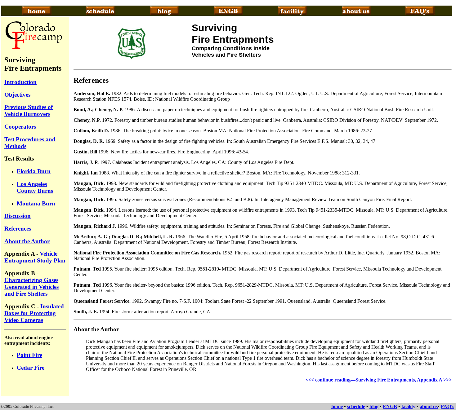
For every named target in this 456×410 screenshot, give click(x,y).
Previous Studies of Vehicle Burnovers (28, 110)
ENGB (390, 406)
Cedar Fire (30, 367)
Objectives (17, 94)
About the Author (27, 241)
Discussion (17, 216)
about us (429, 406)
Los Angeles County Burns (35, 187)
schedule (356, 406)
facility (408, 406)
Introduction (20, 82)
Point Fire (29, 355)
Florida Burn (34, 171)
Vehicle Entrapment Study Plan (34, 257)
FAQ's (447, 406)
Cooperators (20, 126)
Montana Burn (36, 203)
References (17, 228)
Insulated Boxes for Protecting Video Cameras (34, 313)
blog (373, 406)
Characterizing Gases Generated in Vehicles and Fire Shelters (31, 287)
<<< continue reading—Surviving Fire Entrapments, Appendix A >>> (379, 379)
